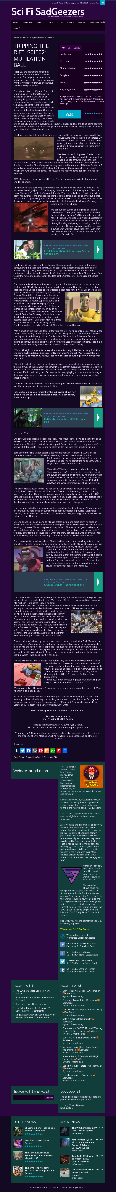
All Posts (59, 3)
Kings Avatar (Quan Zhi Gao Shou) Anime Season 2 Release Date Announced (36, 1016)
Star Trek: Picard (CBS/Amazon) (78, 1037)
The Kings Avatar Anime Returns (78, 1000)
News (16, 22)
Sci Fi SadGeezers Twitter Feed (81, 963)
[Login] (102, 2)
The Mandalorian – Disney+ (76, 1075)
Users (77, 48)
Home (53, 3)
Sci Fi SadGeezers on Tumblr (80, 971)
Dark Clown (36, 605)
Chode (66, 124)
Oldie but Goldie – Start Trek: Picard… (81, 1065)
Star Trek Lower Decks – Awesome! (80, 991)
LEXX (60, 702)
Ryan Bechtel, (37, 757)
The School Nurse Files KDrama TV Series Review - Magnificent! (39, 1155)
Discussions (96, 22)
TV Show (66, 3)
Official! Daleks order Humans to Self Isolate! (83, 1172)
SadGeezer (78, 1133)
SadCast (82, 22)
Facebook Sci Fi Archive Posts (80, 946)
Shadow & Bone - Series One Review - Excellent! (40, 1129)
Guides (16, 28)
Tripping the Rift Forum (60, 719)
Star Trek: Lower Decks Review (31, 1004)
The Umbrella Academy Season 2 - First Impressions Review (39, 1170)
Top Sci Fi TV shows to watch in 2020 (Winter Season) (82, 1159)
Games (70, 22)
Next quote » (66, 1108)
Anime (39, 22)
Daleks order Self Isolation (76, 1019)
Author (66, 48)
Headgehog (39, 38)
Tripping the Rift (50, 757)
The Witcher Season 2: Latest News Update (83, 1129)
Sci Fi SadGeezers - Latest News (81, 954)
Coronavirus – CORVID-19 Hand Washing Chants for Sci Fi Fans (82, 1029)
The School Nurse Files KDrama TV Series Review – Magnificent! (33, 1009)
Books (60, 22)
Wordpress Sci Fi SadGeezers (80, 937)
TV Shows (27, 22)
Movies (49, 22)
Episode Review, (25, 757)
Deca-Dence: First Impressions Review (81, 1009)
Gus (22, 129)
